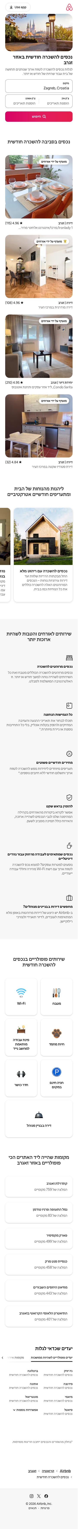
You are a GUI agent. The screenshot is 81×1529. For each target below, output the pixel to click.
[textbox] (56, 103)
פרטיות (45, 1508)
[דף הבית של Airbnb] (69, 7)
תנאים (33, 1508)
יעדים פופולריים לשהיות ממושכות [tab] (52, 1357)
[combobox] (39, 88)
